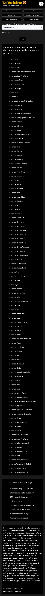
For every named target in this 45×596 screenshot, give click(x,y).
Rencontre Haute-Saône (17, 234)
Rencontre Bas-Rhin (16, 109)
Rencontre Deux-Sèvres (17, 172)
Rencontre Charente (16, 138)
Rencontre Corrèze (15, 151)
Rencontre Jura (14, 284)
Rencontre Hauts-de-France (19, 251)
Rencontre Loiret (15, 305)
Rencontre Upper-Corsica (18, 468)
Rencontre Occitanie (16, 376)
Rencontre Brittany (15, 122)
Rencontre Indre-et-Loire (17, 276)
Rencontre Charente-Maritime (19, 143)
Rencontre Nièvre (15, 360)
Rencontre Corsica (15, 155)
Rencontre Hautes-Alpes (17, 243)
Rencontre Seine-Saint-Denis (19, 443)
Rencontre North (15, 368)
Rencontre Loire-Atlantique (18, 301)
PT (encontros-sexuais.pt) (19, 514)
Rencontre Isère (14, 280)
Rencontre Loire (14, 297)
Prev (22, 39)
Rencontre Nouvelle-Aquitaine (19, 372)
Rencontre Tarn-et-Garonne (19, 460)
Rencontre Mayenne (16, 334)
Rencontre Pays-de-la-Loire (18, 397)
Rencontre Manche (15, 326)
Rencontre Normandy (16, 364)
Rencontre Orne (14, 385)
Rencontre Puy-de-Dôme (17, 405)
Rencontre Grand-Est (16, 218)
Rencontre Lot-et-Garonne (18, 314)
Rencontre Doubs (15, 180)
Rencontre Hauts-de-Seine (18, 255)
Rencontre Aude (14, 97)
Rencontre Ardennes (16, 84)
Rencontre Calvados (16, 126)
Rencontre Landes (15, 289)
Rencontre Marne (15, 330)
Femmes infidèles (33, 20)
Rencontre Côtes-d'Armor (18, 163)
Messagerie (11, 15)
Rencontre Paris (14, 389)
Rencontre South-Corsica (18, 451)
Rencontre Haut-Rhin (16, 222)
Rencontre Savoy (15, 430)
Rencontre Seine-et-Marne (18, 435)
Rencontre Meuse (15, 343)
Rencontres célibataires (33, 15)
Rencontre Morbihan (16, 347)
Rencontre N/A (14, 355)
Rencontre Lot (14, 309)
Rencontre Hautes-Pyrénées (19, 247)
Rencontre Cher (14, 147)
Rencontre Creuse (15, 168)
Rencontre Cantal (15, 130)
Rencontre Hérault (15, 259)
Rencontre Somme (15, 447)
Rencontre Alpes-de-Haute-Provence (22, 72)
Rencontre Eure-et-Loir (17, 197)
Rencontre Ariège (15, 88)
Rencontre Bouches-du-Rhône (19, 113)
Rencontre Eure (14, 193)
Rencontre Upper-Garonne (18, 472)
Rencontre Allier (14, 67)
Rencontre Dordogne (16, 176)
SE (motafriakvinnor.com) (18, 518)
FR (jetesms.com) (16, 501)
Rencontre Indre (15, 272)
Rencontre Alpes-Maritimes (18, 76)
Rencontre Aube (14, 92)
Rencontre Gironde (15, 213)
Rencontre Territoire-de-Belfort (20, 464)
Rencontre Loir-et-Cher (17, 293)
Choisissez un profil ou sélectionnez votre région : (19, 24)
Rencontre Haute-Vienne (17, 238)
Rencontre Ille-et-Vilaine (17, 268)
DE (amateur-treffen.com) (19, 497)
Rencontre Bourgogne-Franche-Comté (22, 117)
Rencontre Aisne (15, 63)
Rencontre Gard (14, 205)
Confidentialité (8, 592)
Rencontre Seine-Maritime (18, 439)
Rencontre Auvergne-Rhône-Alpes (21, 101)
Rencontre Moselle (15, 351)
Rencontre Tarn (14, 455)
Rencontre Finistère (16, 201)
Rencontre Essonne (16, 188)
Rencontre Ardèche (16, 80)
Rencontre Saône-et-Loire (18, 422)
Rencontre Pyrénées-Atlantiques (20, 410)
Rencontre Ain (14, 59)
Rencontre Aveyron (15, 105)
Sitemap (18, 592)
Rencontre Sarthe (15, 426)
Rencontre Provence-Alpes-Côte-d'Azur (22, 401)
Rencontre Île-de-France (17, 264)
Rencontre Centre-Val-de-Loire (19, 134)
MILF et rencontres (11, 20)
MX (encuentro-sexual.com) (20, 509)
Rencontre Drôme (15, 184)
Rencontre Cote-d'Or (16, 159)
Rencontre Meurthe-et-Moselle (20, 339)
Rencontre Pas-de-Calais (17, 393)
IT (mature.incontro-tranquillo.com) (22, 505)
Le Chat (33, 11)
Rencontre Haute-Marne (17, 230)
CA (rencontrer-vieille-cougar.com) (22, 493)
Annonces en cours (11, 11)
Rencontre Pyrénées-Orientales (20, 414)
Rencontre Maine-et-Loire (18, 322)
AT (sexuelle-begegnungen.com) (21, 489)
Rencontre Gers (14, 209)
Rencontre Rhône (15, 418)
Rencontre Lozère (15, 318)
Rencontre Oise (14, 380)
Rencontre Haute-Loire (17, 226)
